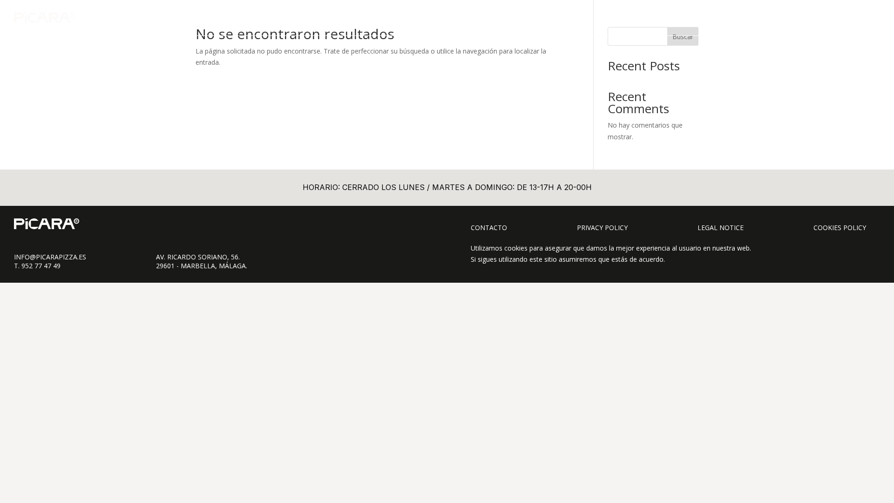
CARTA (701, 17)
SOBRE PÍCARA (792, 17)
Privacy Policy (602, 227)
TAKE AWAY (741, 17)
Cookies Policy (839, 227)
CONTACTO (844, 17)
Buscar (682, 36)
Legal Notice (721, 227)
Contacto (489, 227)
